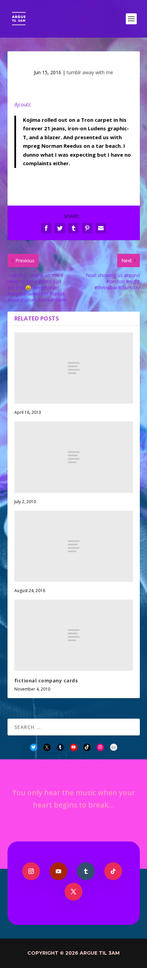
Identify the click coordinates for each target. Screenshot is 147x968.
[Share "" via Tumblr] (73, 228)
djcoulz (22, 104)
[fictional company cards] (73, 635)
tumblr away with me (90, 72)
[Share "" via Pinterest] (87, 228)
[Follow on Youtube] (58, 871)
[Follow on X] (73, 892)
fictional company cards (46, 680)
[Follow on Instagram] (31, 871)
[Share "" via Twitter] (60, 228)
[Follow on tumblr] (86, 871)
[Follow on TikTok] (113, 871)
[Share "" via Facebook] (46, 228)
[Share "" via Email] (101, 228)
